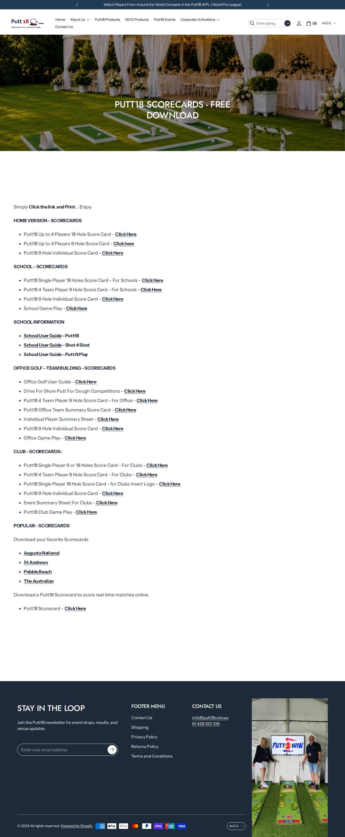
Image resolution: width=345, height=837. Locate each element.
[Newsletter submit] (112, 749)
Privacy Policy (144, 736)
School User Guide (43, 336)
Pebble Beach (38, 572)
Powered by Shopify (76, 826)
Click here (123, 243)
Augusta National (41, 553)
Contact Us (141, 717)
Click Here (126, 234)
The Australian (39, 581)
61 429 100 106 (206, 723)
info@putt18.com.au (210, 717)
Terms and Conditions (152, 756)
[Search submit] (287, 23)
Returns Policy (144, 746)
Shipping (140, 727)
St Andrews (36, 562)
